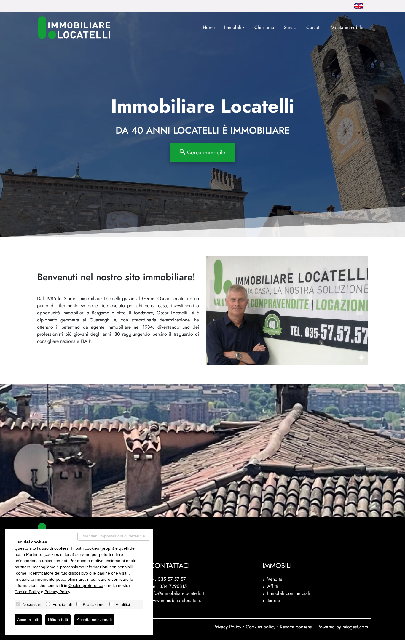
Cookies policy (260, 626)
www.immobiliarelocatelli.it (177, 600)
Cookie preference (85, 585)
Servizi (290, 27)
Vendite (274, 579)
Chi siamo (264, 27)
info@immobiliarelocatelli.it (177, 593)
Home (209, 27)
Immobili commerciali (288, 593)
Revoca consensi (296, 626)
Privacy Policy (227, 626)
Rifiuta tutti (58, 619)
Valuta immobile (347, 27)
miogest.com (355, 626)
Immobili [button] (232, 27)
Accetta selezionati (94, 619)
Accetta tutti (28, 619)
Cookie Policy (27, 591)
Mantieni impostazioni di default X (113, 536)
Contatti (314, 27)
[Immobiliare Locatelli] (74, 27)
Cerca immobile (205, 152)
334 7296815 (173, 586)
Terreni (273, 600)
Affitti (272, 586)
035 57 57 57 (172, 579)
